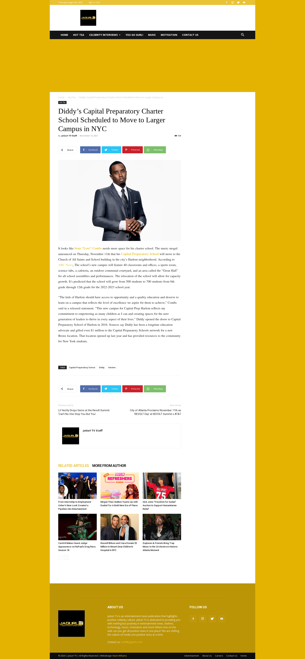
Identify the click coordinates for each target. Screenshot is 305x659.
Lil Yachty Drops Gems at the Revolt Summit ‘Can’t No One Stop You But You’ (83, 412)
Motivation (169, 34)
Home (64, 34)
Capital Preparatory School (140, 254)
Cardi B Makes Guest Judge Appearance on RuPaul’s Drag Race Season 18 (77, 546)
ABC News (65, 265)
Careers (219, 655)
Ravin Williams (120, 655)
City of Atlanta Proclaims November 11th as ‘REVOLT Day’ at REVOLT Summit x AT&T (155, 412)
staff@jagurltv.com (132, 642)
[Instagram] (232, 2)
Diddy (101, 367)
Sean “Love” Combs (88, 248)
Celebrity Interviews (103, 34)
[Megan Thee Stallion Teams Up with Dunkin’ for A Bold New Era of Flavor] (119, 486)
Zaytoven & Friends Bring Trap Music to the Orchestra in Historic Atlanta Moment (160, 546)
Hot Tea (78, 34)
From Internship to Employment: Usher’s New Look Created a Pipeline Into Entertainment (74, 505)
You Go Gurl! (134, 34)
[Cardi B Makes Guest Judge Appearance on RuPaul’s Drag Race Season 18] (77, 527)
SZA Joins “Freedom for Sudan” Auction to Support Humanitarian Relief (160, 505)
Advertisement (191, 655)
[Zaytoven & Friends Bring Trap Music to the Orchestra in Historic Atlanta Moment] (162, 527)
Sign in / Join (94, 2)
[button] (242, 35)
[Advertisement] (152, 65)
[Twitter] (238, 2)
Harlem (112, 367)
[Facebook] (226, 2)
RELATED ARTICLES (73, 466)
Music (152, 34)
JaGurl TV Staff (69, 135)
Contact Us (190, 34)
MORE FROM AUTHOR (109, 466)
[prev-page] (60, 557)
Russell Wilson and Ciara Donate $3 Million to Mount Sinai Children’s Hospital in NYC (118, 546)
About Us (207, 655)
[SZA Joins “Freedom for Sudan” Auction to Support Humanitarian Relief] (162, 486)
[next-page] (66, 557)
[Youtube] (244, 2)
